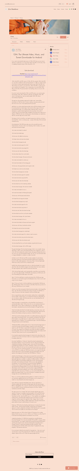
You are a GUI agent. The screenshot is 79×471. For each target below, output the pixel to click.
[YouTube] (75, 9)
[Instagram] (73, 9)
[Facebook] (71, 9)
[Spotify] (69, 9)
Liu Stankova (13, 9)
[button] (73, 4)
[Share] (45, 49)
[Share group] (68, 37)
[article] (28, 246)
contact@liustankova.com (10, 4)
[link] (14, 41)
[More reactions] (17, 437)
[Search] (57, 37)
